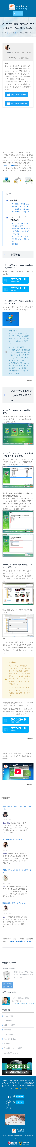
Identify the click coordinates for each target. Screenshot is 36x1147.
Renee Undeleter (8, 165)
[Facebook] (8, 1097)
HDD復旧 (7, 1030)
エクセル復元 (9, 1034)
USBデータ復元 (9, 1025)
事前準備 (13, 200)
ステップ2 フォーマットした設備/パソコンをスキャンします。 (21, 231)
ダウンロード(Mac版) (19, 103)
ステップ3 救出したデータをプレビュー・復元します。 (21, 238)
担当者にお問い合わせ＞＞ (24, 1003)
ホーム (5, 1080)
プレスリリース (14, 1080)
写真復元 (7, 1043)
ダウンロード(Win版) (18, 94)
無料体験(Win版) (7, 984)
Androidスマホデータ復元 (13, 1048)
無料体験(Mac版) (7, 987)
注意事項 (15, 244)
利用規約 (13, 1083)
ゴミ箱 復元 (8, 1020)
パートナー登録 (21, 1088)
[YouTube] (8, 1108)
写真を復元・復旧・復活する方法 (14, 903)
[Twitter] (8, 1102)
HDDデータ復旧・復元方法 (12, 839)
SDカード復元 (9, 1016)
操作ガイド (25, 1080)
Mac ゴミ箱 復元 (10, 1039)
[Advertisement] (18, 131)
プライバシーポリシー (11, 1086)
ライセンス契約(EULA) (25, 1083)
